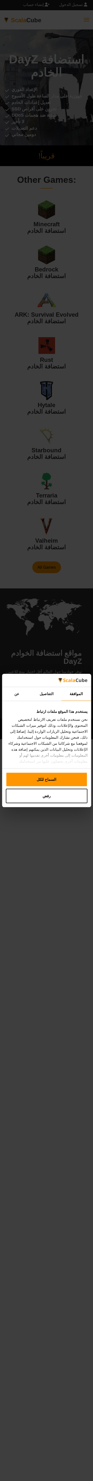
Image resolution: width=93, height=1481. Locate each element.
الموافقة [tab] (76, 694)
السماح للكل (46, 779)
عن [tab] (16, 694)
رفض (47, 796)
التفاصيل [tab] (47, 694)
